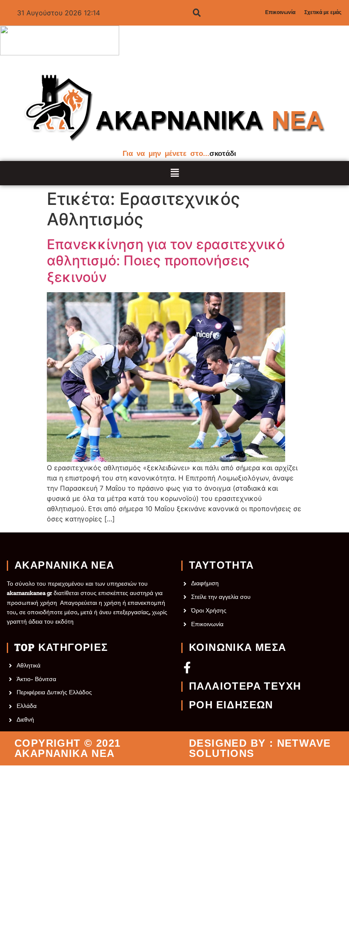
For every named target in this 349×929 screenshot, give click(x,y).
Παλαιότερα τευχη (245, 687)
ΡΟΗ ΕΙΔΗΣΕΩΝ (231, 705)
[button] (175, 173)
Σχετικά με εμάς (322, 12)
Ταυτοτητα (221, 566)
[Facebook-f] (187, 667)
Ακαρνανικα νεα (64, 566)
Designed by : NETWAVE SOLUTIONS (260, 748)
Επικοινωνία (280, 12)
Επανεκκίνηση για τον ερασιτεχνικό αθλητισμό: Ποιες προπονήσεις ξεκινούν (166, 260)
